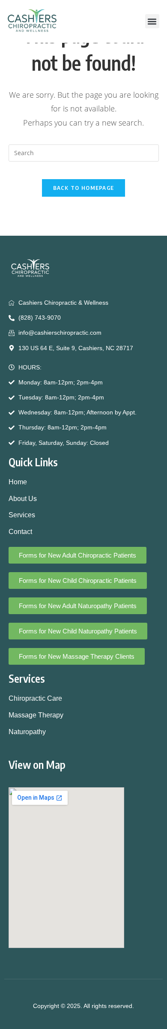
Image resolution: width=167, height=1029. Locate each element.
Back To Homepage (83, 187)
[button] (152, 21)
